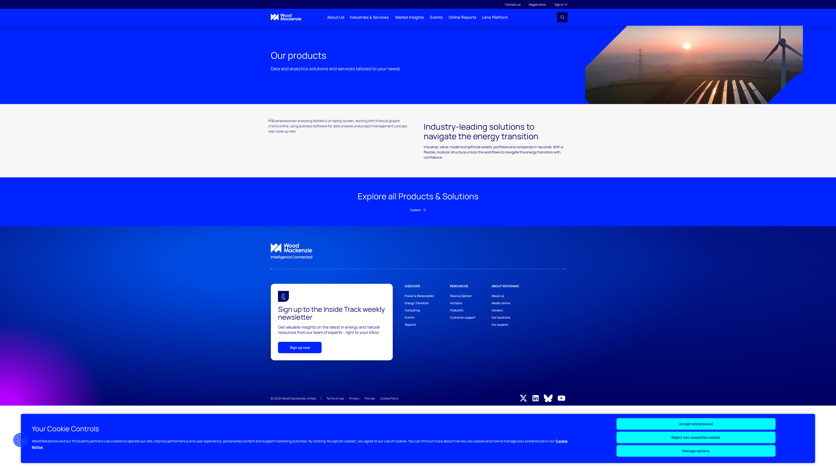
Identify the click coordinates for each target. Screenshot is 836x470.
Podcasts (456, 310)
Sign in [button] (561, 4)
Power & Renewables (419, 296)
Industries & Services (369, 17)
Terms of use (335, 398)
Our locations (501, 317)
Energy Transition (417, 303)
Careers (497, 310)
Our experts (500, 324)
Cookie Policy (389, 398)
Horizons (456, 303)
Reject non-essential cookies (695, 437)
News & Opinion (461, 296)
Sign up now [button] (300, 347)
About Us (335, 17)
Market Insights (409, 17)
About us (498, 296)
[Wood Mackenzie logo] (286, 17)
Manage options (696, 450)
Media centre (501, 303)
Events (436, 17)
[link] (418, 251)
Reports (410, 324)
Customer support (462, 317)
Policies (369, 398)
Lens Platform (495, 17)
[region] (418, 438)
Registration (537, 4)
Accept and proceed (696, 423)
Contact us (513, 4)
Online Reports (462, 17)
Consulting (412, 310)
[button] (562, 17)
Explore (415, 210)
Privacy (354, 398)
